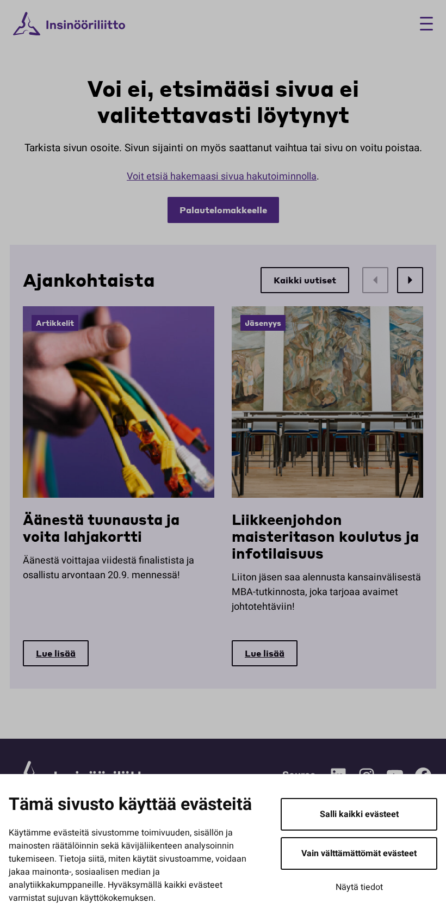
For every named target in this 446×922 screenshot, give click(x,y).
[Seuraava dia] (410, 280)
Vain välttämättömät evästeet (359, 853)
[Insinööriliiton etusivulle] (69, 24)
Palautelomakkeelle (223, 209)
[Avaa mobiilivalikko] (422, 24)
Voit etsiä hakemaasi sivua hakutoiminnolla (222, 176)
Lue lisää (56, 653)
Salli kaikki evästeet (359, 814)
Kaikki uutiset (305, 280)
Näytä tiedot (359, 887)
